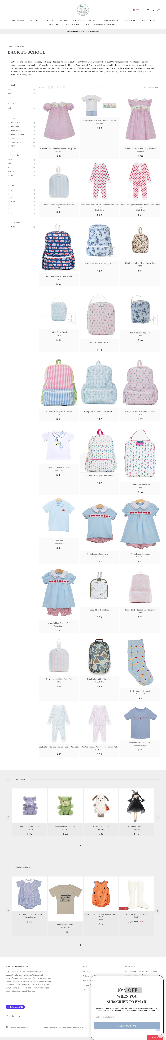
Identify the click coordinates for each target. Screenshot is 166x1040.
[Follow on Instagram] (13, 1016)
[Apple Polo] (59, 518)
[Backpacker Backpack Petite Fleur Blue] (99, 381)
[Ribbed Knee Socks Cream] (136, 893)
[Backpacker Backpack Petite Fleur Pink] (140, 381)
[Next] (157, 817)
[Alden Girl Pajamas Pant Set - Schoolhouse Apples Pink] (140, 182)
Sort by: (150, 87)
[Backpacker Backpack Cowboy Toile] (99, 240)
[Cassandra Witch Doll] (136, 805)
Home (10, 47)
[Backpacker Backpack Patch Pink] (59, 381)
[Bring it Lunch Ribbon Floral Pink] (59, 656)
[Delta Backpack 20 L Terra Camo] (99, 656)
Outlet (87, 24)
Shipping (87, 976)
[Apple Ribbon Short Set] (140, 524)
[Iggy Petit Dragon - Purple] (29, 805)
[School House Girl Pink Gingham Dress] (140, 119)
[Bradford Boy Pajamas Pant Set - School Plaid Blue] (59, 724)
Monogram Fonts (71, 24)
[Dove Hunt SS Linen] (65, 899)
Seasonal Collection (110, 21)
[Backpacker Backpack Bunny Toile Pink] (140, 587)
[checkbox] (22, 89)
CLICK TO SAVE (127, 1025)
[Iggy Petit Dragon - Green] (65, 805)
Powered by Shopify (78, 1027)
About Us (87, 971)
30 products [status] (99, 87)
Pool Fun (64, 21)
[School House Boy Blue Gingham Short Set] (99, 105)
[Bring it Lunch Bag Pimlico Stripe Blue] (59, 182)
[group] (30, 812)
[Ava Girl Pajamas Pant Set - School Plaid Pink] (99, 724)
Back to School (18, 21)
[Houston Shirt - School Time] (140, 722)
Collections (19, 47)
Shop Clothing (130, 21)
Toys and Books (148, 21)
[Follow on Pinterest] (19, 1016)
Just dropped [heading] (20, 779)
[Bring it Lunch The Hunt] (99, 587)
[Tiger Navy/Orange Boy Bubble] (29, 893)
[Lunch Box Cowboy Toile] (140, 309)
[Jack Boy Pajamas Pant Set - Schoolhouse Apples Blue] (99, 182)
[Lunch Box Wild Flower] (140, 453)
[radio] (48, 87)
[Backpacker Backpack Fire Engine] (59, 246)
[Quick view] (75, 96)
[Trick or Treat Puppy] (101, 805)
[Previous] (8, 817)
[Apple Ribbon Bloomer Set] (59, 593)
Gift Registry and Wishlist (105, 24)
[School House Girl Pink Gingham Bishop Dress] (59, 119)
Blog (85, 989)
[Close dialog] (160, 978)
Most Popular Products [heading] (23, 867)
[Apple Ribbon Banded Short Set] (99, 524)
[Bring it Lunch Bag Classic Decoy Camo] (140, 240)
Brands (92, 21)
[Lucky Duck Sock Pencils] (140, 662)
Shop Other (54, 24)
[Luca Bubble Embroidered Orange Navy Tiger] (101, 893)
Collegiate (34, 21)
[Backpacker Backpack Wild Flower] (99, 449)
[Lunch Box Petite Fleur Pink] (99, 314)
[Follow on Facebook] (7, 1016)
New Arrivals (78, 21)
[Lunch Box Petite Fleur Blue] (59, 309)
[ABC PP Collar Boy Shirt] (59, 444)
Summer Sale (49, 21)
